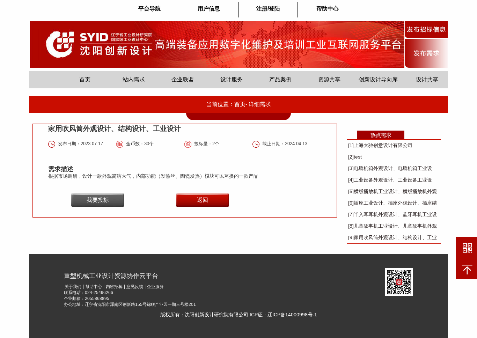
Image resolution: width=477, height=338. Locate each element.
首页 (84, 79)
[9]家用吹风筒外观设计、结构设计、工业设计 (392, 239)
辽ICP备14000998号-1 (292, 314)
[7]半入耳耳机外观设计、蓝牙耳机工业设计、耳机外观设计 (392, 216)
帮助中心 (327, 9)
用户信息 (209, 9)
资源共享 (329, 79)
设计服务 (231, 79)
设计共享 (427, 79)
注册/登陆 (268, 9)
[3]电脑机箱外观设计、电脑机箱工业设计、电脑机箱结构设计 (390, 170)
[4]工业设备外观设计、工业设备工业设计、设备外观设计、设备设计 (390, 181)
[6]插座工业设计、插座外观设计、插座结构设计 (392, 204)
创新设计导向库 (378, 79)
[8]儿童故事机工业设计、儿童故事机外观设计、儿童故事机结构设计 (392, 227)
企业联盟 (182, 79)
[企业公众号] (399, 282)
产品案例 (280, 79)
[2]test (355, 157)
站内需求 (134, 79)
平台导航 (149, 9)
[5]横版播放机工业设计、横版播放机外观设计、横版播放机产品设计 (392, 193)
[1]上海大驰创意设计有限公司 (380, 145)
